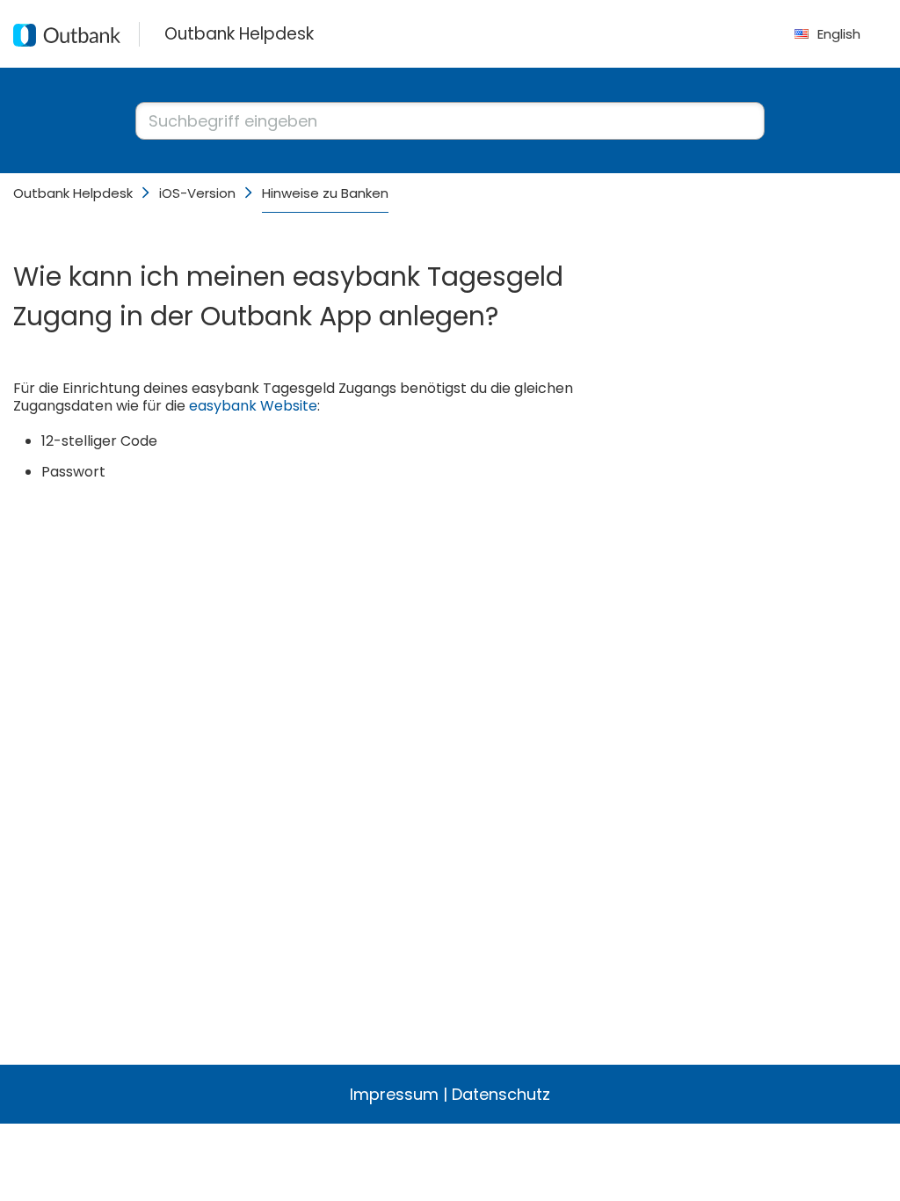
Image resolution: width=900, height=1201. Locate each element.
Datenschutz (501, 1094)
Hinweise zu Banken (325, 193)
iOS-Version (197, 193)
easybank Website (253, 406)
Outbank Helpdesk (73, 193)
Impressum (394, 1094)
